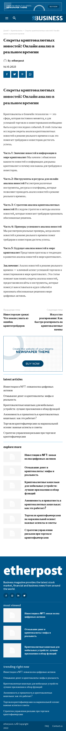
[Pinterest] (22, 74)
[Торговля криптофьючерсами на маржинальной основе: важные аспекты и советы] (12, 518)
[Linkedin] (18, 595)
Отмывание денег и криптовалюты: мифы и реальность (39, 471)
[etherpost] (5, 60)
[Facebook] (6, 74)
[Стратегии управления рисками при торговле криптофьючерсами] (12, 533)
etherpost (18, 60)
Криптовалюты (17, 31)
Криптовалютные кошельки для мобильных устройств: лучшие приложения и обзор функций (42, 650)
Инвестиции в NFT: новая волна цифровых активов (42, 615)
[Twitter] (14, 74)
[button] (14, 18)
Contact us (57, 726)
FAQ (47, 726)
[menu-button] (6, 18)
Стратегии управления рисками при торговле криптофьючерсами (39, 533)
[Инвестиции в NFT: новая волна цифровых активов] (12, 457)
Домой (6, 31)
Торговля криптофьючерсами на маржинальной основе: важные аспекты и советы (43, 519)
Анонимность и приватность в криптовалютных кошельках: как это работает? (43, 504)
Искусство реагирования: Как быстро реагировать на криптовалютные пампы (49, 322)
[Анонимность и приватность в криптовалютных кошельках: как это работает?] (12, 504)
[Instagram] (12, 595)
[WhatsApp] (30, 74)
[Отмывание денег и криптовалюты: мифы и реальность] (12, 471)
